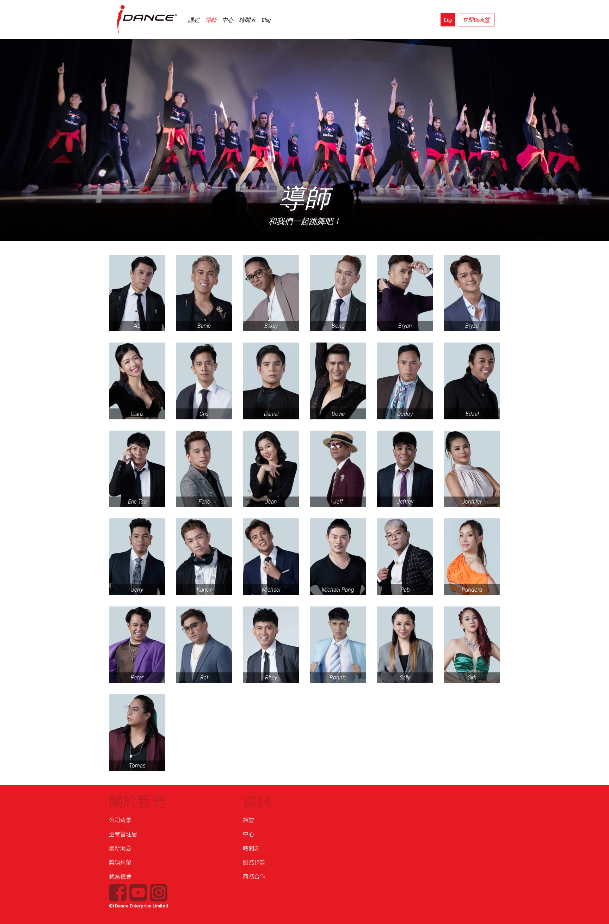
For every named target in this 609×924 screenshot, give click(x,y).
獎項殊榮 (120, 862)
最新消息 (120, 848)
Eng (448, 20)
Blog (266, 20)
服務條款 (254, 862)
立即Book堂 (476, 20)
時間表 (247, 20)
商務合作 (254, 876)
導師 (210, 20)
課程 (193, 20)
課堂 (248, 820)
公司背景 (120, 820)
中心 (227, 20)
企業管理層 (123, 834)
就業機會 (120, 876)
